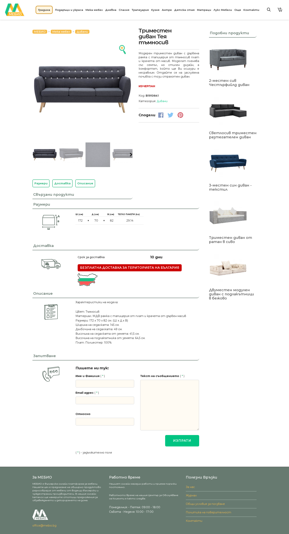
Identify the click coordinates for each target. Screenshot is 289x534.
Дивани (82, 31)
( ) (90, 376)
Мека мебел (61, 31)
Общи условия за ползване (205, 504)
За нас (190, 487)
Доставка (62, 183)
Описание (85, 183)
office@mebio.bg (44, 525)
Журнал (191, 495)
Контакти (194, 521)
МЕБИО (40, 31)
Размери (41, 183)
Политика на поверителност (208, 512)
